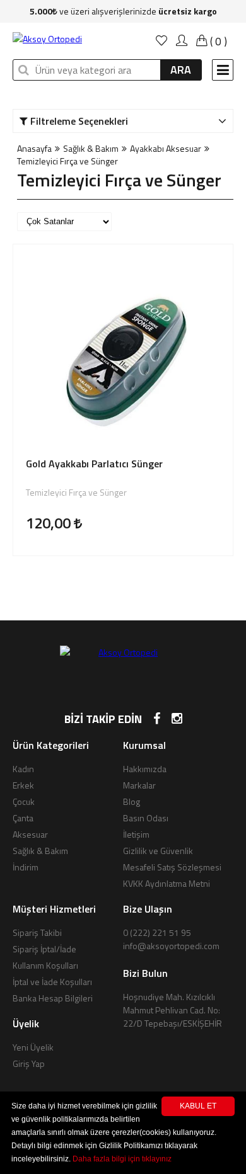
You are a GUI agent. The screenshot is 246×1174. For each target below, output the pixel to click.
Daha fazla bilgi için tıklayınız (122, 1158)
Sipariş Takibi (37, 932)
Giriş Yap (29, 1063)
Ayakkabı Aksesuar (165, 148)
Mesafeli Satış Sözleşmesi (172, 867)
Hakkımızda (145, 768)
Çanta (23, 817)
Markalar (139, 785)
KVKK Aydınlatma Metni (166, 883)
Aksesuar (30, 834)
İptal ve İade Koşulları (52, 981)
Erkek (23, 785)
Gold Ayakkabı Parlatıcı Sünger (94, 464)
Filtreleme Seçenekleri (78, 120)
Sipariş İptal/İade (44, 948)
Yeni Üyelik (33, 1047)
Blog (131, 801)
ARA (180, 69)
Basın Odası (145, 817)
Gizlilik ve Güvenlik (158, 850)
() (217, 41)
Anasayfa (34, 148)
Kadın (23, 768)
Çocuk (24, 801)
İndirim (25, 867)
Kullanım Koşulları (45, 965)
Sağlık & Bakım (91, 148)
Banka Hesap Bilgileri (53, 998)
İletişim (136, 834)
